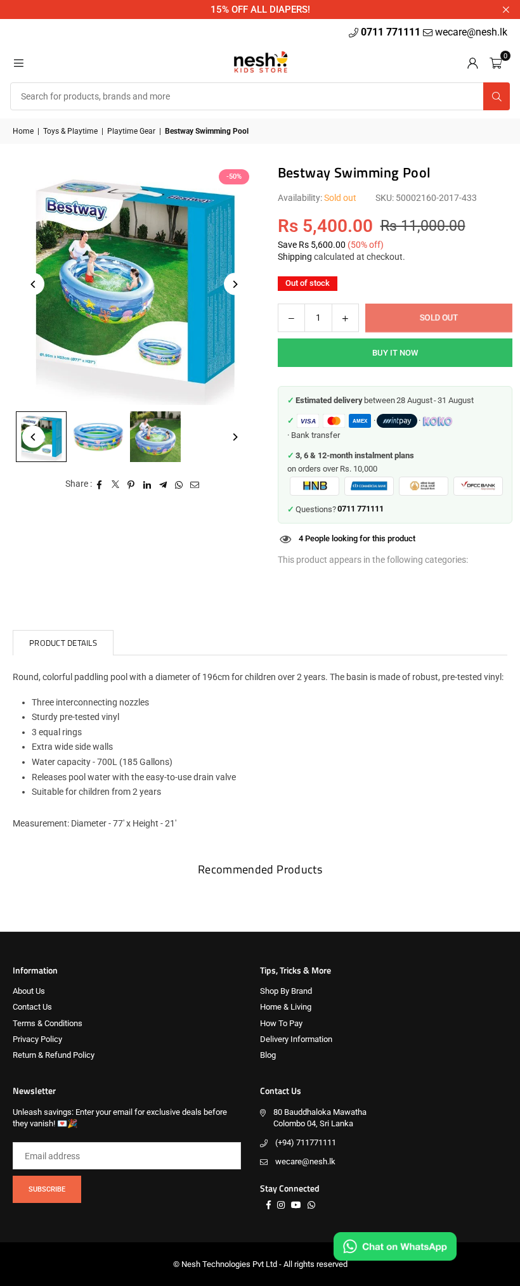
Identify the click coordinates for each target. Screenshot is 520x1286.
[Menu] (18, 62)
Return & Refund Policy (53, 1055)
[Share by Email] (195, 484)
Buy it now (395, 352)
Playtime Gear (131, 131)
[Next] (235, 284)
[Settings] (472, 62)
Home (23, 131)
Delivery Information (296, 1039)
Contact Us (32, 1007)
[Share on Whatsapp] (179, 484)
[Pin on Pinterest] (131, 484)
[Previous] (33, 284)
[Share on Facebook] (100, 484)
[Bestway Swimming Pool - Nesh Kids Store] (98, 436)
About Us (29, 991)
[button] (495, 62)
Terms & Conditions (47, 1023)
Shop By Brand (286, 991)
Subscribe (47, 1189)
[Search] (496, 96)
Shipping (295, 257)
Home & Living (285, 1007)
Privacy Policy (37, 1039)
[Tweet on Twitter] (115, 484)
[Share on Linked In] (147, 484)
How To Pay (281, 1023)
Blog (268, 1055)
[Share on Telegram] (163, 484)
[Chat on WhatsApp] (395, 1246)
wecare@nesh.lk (305, 1161)
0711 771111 (392, 32)
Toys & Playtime (70, 131)
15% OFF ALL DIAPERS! (260, 9)
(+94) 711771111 (305, 1142)
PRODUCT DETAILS (63, 642)
